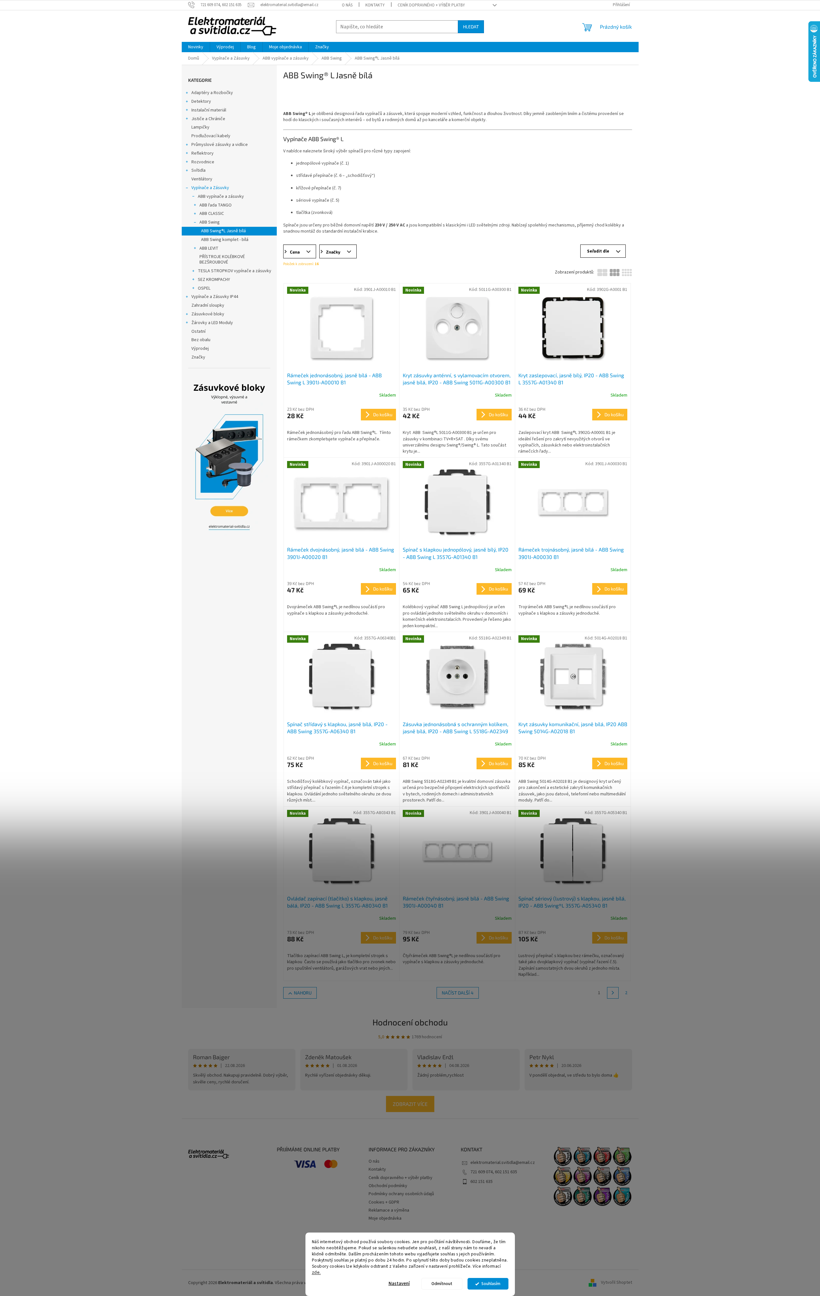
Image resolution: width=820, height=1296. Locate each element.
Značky (198, 357)
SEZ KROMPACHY (214, 279)
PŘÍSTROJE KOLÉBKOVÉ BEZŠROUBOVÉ (222, 259)
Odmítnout (441, 1284)
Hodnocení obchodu (410, 1022)
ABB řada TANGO (215, 205)
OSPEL (204, 288)
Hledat (471, 26)
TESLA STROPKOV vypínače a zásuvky (234, 271)
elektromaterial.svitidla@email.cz (502, 1162)
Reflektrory (202, 153)
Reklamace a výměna (389, 1210)
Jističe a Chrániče (208, 119)
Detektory (201, 101)
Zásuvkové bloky (207, 314)
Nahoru (303, 992)
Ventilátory (201, 179)
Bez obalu (200, 340)
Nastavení (399, 1283)
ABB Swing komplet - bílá (224, 239)
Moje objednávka (385, 1218)
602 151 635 (481, 1181)
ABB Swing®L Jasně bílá (223, 231)
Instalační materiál (208, 110)
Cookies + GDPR (384, 1202)
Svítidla (198, 170)
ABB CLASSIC (211, 213)
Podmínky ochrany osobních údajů (401, 1194)
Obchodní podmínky (388, 1186)
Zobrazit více (410, 1104)
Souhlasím (490, 1284)
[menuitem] (196, 47)
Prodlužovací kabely (210, 136)
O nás (347, 5)
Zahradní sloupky (207, 305)
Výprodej (200, 348)
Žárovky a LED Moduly (212, 323)
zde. (316, 1272)
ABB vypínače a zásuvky (221, 196)
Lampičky (200, 127)
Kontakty (375, 5)
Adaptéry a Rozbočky (212, 93)
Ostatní (198, 331)
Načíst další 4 (458, 992)
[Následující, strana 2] (613, 993)
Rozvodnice (202, 162)
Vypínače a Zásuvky (210, 188)
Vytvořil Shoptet (616, 1283)
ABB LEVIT (208, 248)
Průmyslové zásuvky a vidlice (219, 144)
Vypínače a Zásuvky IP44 (214, 296)
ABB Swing (209, 222)
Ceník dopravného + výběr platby (431, 5)
